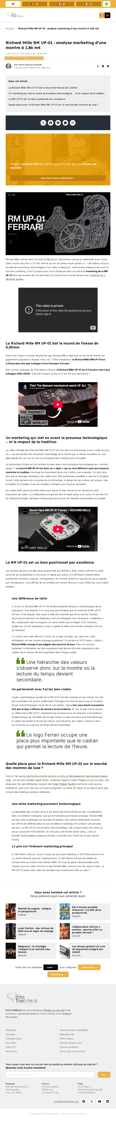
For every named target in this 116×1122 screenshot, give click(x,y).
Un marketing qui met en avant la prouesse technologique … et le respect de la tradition (56, 93)
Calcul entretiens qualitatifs (74, 1030)
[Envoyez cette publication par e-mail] (73, 123)
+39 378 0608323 (86, 1092)
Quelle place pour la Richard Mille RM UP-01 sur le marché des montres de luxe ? (53, 104)
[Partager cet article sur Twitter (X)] (43, 123)
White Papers (67, 1038)
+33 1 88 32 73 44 (50, 1092)
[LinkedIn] (107, 1101)
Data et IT (11, 1047)
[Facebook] (84, 1101)
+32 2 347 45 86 (13, 1092)
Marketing (57, 974)
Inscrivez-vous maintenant (57, 178)
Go (103, 1074)
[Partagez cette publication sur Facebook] (50, 123)
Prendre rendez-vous (71, 1042)
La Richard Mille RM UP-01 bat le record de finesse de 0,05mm (43, 87)
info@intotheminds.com (66, 1101)
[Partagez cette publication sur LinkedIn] (58, 123)
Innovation (88, 967)
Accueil (10, 28)
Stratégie (10, 1034)
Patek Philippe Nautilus (64, 784)
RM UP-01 (52, 259)
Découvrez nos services (72, 1051)
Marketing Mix (67, 1034)
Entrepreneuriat (14, 1038)
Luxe (49, 967)
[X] (91, 1101)
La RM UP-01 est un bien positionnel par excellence (36, 99)
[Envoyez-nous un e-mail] (13, 4)
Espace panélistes (69, 1047)
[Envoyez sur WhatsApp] (65, 123)
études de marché (54, 1010)
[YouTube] (99, 1101)
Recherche (11, 1051)
